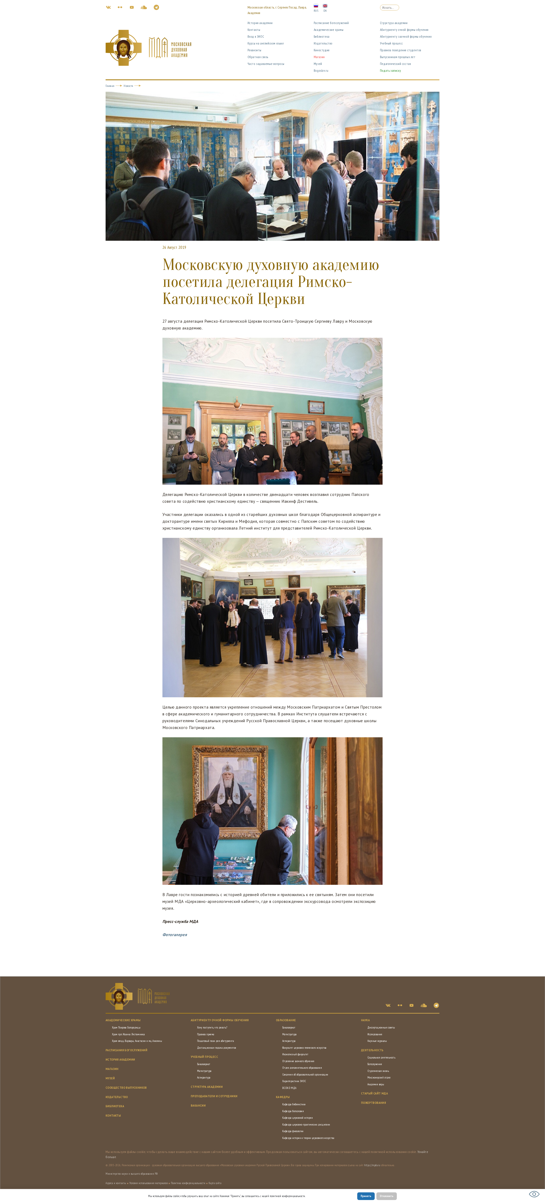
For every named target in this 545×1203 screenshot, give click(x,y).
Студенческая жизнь (378, 1071)
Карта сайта (215, 1183)
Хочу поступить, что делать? (212, 1027)
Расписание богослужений (331, 23)
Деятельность (372, 1050)
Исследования (374, 1034)
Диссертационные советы (381, 1027)
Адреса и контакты (116, 1183)
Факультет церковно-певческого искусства (304, 1048)
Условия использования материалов (148, 1183)
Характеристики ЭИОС (294, 1081)
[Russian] (316, 5)
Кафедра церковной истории (297, 1118)
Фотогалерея (174, 934)
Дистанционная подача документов (216, 1048)
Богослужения (374, 1064)
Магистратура (204, 1071)
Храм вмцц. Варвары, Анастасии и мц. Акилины (137, 1041)
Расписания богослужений (126, 1050)
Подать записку (390, 71)
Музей (318, 64)
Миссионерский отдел (379, 1077)
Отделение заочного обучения (298, 1061)
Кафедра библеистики (294, 1104)
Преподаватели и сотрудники (214, 1096)
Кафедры (283, 1097)
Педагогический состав (395, 64)
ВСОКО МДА (289, 1088)
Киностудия (322, 50)
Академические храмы (328, 30)
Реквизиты (254, 50)
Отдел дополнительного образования (302, 1068)
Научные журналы (377, 1041)
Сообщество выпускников (126, 1088)
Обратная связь (258, 57)
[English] (325, 5)
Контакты (254, 30)
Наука (365, 1020)
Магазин (319, 57)
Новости (128, 86)
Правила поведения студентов (400, 50)
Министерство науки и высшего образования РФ (132, 1174)
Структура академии (394, 23)
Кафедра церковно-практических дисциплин (306, 1124)
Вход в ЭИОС (256, 36)
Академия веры (375, 1084)
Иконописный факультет (295, 1054)
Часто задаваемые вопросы (266, 64)
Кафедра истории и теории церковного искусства (308, 1138)
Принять (366, 1196)
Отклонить (386, 1196)
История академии (260, 23)
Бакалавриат (203, 1064)
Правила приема (205, 1034)
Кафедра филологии (293, 1131)
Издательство (323, 43)
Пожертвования (373, 1103)
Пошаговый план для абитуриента (215, 1041)
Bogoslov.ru (321, 71)
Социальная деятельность (381, 1057)
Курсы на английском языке (266, 43)
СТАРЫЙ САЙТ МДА (374, 1093)
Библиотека (322, 36)
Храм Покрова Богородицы (126, 1027)
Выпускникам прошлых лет (398, 57)
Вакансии (198, 1105)
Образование (286, 1020)
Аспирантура (203, 1077)
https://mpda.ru (372, 1165)
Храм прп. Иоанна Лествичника (128, 1034)
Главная (110, 86)
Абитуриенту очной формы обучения (404, 30)
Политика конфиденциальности (188, 1183)
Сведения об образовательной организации (305, 1074)
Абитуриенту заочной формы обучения (406, 36)
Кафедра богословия (293, 1111)
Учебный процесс (391, 43)
